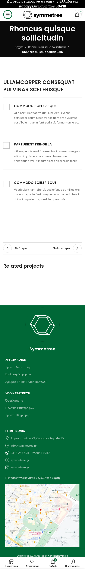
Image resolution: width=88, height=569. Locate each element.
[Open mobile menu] (7, 14)
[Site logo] (42, 14)
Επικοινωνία (15, 431)
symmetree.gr (20, 460)
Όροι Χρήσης (14, 400)
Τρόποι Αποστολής (18, 367)
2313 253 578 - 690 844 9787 (30, 452)
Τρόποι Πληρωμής (17, 415)
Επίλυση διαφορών (18, 374)
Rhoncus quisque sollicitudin (47, 47)
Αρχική (19, 47)
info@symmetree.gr (24, 445)
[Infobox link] (42, 114)
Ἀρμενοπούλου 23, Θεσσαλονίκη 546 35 (37, 438)
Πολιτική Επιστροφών (19, 407)
